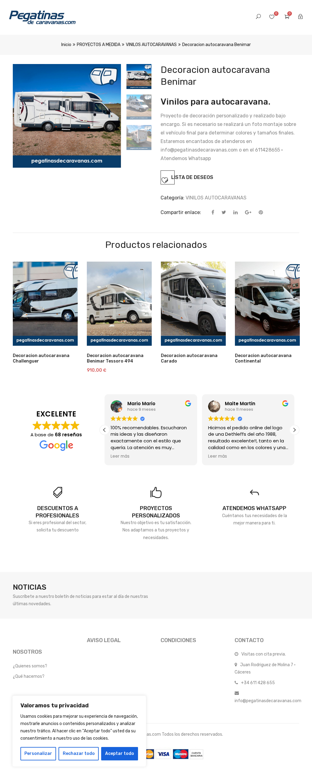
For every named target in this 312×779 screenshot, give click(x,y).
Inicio (66, 44)
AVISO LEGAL (104, 640)
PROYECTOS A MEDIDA (98, 44)
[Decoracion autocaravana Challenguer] (45, 304)
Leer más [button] (120, 456)
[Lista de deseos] (140, 338)
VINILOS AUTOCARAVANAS (151, 44)
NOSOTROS (27, 652)
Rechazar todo (79, 753)
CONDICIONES (178, 640)
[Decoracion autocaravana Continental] (267, 304)
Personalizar (38, 753)
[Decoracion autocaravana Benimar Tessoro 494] (119, 304)
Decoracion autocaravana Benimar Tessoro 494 (115, 358)
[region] (79, 731)
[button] (294, 429)
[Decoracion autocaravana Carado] (193, 304)
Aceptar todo (119, 753)
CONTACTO (249, 640)
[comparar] (97, 338)
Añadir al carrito (118, 342)
